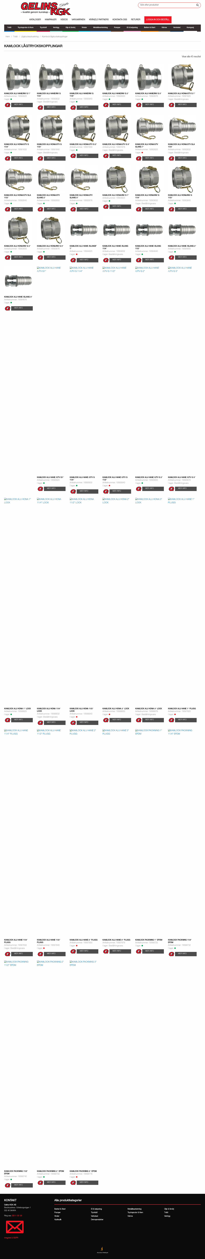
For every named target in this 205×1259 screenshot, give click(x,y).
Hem (8, 37)
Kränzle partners (99, 20)
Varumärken (78, 20)
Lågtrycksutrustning (29, 37)
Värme (130, 1216)
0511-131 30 (17, 1216)
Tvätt (15, 37)
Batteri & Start (60, 1209)
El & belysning (96, 1209)
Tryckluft (94, 1213)
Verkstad (94, 1216)
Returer (135, 20)
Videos (64, 20)
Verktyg (167, 1216)
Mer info (18, 105)
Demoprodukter (97, 1220)
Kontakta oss (120, 20)
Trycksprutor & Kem (135, 1213)
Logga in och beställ (157, 20)
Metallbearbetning (134, 1209)
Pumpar (57, 1213)
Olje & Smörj (169, 1209)
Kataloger (35, 20)
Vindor (56, 1216)
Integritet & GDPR (11, 1238)
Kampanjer (50, 20)
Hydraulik (57, 1220)
